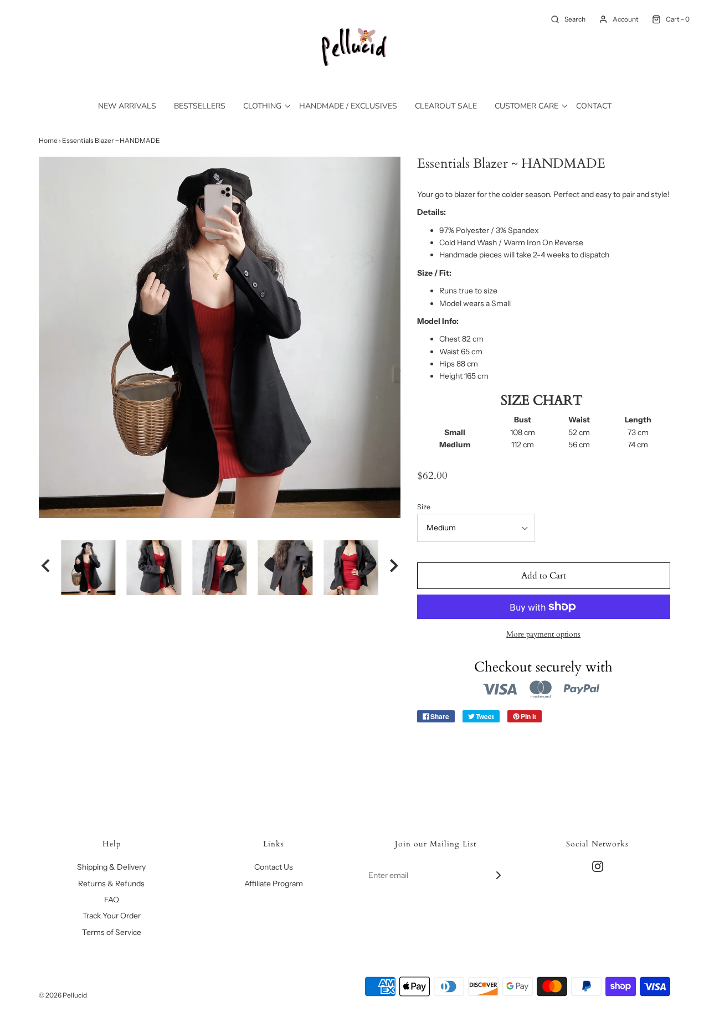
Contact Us (273, 867)
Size (423, 507)
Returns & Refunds (111, 883)
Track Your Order (112, 916)
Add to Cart (543, 576)
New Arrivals (127, 106)
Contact (594, 106)
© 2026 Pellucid (63, 995)
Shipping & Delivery (111, 867)
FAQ (111, 900)
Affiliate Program (273, 883)
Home (48, 140)
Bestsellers (199, 106)
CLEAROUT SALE (446, 106)
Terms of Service (111, 932)
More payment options (543, 634)
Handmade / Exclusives (348, 106)
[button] (45, 567)
